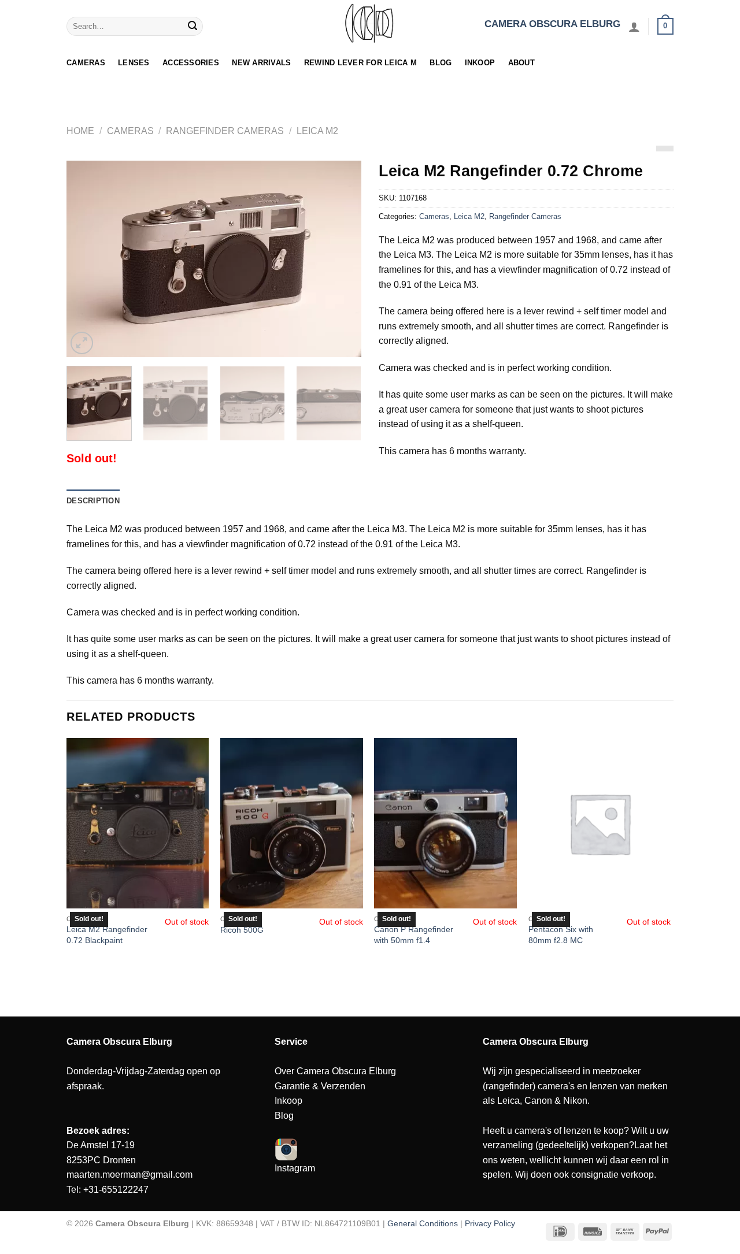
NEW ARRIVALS (261, 62)
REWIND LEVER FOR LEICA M (360, 62)
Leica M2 (317, 131)
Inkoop (480, 62)
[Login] (634, 26)
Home (80, 131)
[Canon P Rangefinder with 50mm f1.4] (445, 823)
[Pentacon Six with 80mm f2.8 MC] (599, 823)
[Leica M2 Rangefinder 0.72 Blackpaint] (137, 823)
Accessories (190, 62)
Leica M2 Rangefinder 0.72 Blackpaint (106, 935)
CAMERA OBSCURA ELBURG (552, 23)
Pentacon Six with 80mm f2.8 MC (560, 935)
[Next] (341, 259)
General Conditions (422, 1223)
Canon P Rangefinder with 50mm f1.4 (413, 935)
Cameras (85, 62)
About (521, 62)
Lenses (134, 62)
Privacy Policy (490, 1223)
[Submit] (192, 26)
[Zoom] (82, 343)
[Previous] (86, 259)
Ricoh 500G (242, 929)
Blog (441, 62)
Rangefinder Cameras (225, 131)
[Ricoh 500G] (291, 823)
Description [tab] (93, 500)
